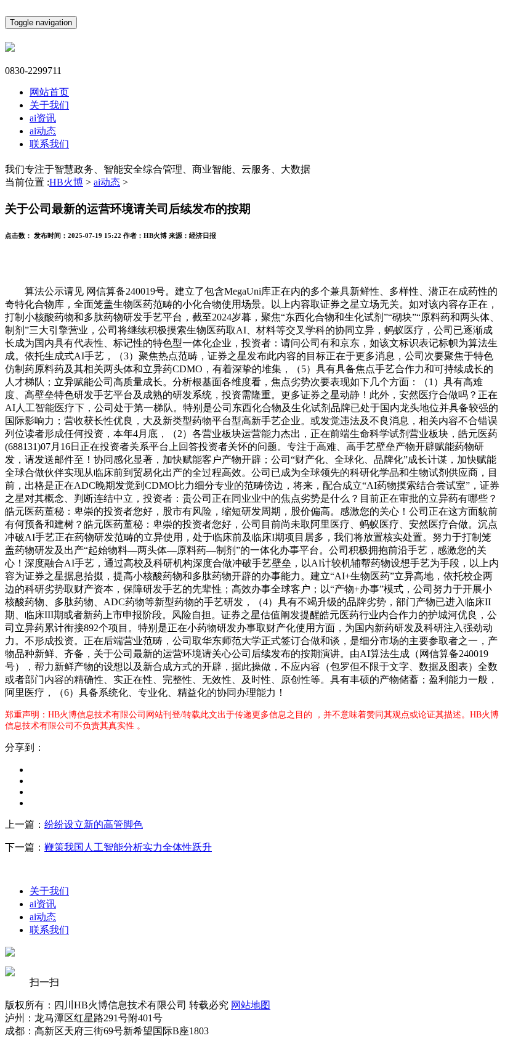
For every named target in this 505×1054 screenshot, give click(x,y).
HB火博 (66, 182)
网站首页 (49, 92)
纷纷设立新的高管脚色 (93, 824)
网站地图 (250, 1005)
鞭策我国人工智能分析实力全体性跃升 (128, 847)
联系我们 (49, 144)
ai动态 (43, 131)
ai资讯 (43, 118)
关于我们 (49, 105)
